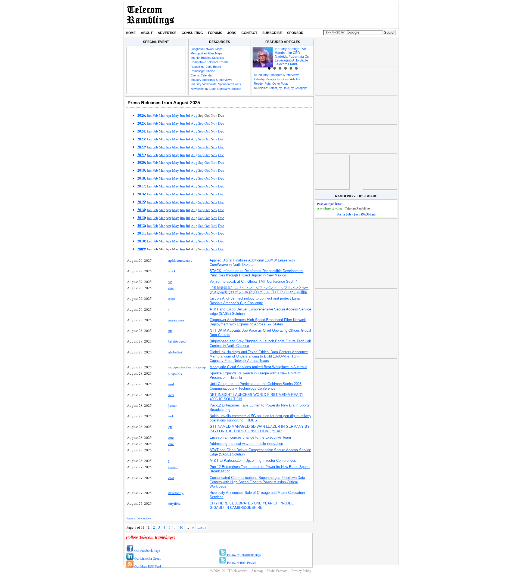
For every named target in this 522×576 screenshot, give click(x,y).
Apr (168, 115)
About (147, 33)
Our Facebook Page (146, 550)
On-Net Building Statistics (207, 57)
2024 (141, 131)
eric (171, 287)
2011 (141, 233)
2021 (141, 155)
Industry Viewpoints (203, 84)
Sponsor (295, 33)
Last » (201, 527)
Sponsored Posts (229, 84)
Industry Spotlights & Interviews (211, 79)
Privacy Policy (301, 570)
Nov (214, 123)
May (175, 115)
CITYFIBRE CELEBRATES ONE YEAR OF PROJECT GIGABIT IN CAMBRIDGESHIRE (253, 505)
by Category (299, 88)
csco (171, 298)
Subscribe (272, 33)
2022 (141, 147)
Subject (236, 88)
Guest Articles (290, 79)
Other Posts (280, 83)
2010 (141, 241)
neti (171, 394)
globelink (175, 352)
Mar (162, 115)
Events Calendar (202, 75)
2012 (141, 225)
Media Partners (277, 570)
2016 (141, 194)
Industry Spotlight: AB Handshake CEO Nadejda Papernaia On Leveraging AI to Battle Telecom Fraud (292, 56)
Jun (182, 115)
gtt (170, 426)
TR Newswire (150, 15)
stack (172, 271)
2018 (141, 178)
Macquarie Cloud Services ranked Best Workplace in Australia (258, 367)
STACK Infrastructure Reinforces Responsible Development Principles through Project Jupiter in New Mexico (256, 273)
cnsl (171, 477)
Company (223, 88)
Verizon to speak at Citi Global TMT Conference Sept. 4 (253, 281)
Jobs (231, 33)
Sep (201, 123)
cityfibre (174, 503)
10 (181, 527)
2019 (141, 170)
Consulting (192, 33)
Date (212, 88)
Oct (207, 123)
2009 (141, 249)
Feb (155, 115)
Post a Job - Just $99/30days (356, 214)
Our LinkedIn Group (147, 558)
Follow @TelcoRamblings (243, 554)
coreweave (184, 260)
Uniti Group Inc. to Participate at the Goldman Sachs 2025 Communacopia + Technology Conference (256, 386)
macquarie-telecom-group (187, 367)
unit (171, 383)
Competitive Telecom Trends (209, 62)
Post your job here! (329, 203)
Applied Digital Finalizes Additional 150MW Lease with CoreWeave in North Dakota (252, 262)
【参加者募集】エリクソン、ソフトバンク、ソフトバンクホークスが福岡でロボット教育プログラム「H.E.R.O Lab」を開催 (259, 290)
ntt (170, 330)
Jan (149, 115)
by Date (284, 88)
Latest (273, 88)
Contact (249, 33)
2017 (141, 186)
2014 (141, 209)
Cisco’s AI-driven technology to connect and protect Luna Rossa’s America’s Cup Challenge (255, 300)
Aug (194, 115)
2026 (141, 115)
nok (171, 416)
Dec (221, 123)
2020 (141, 162)
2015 (141, 202)
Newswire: (197, 88)
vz (170, 281)
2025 (141, 123)
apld (171, 260)
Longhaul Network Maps (207, 49)
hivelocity (176, 492)
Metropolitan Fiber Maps (206, 53)
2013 (141, 217)
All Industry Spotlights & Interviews (276, 74)
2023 (141, 139)
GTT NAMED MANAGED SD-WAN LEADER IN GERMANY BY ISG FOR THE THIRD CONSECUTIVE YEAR (260, 428)
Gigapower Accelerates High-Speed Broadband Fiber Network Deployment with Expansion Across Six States (258, 322)
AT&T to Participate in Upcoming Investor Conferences (253, 460)
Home (131, 33)
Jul (188, 115)
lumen (173, 405)
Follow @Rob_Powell (241, 562)
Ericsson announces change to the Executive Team (250, 437)
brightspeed (177, 341)
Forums (215, 33)
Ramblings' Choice (203, 71)
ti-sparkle (175, 373)
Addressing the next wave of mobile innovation (246, 444)
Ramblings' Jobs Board (206, 66)
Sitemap (257, 570)
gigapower (176, 320)
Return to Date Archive (138, 518)
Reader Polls (262, 83)
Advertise (167, 33)
